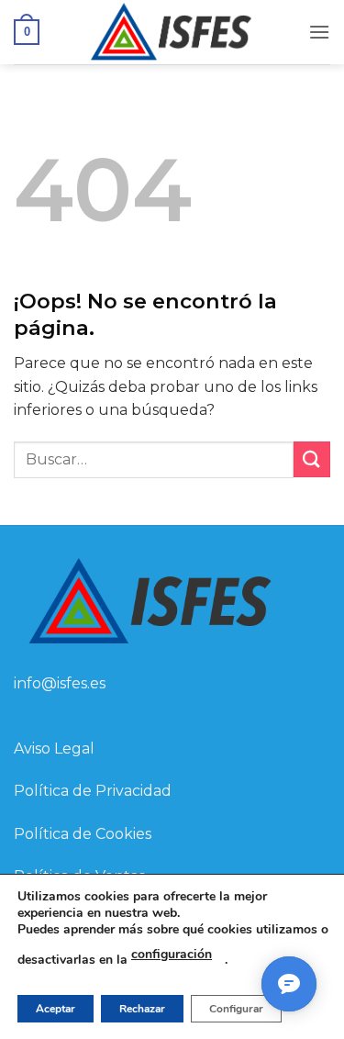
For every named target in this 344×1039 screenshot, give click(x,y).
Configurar (236, 1008)
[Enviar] (312, 459)
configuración (171, 954)
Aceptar (55, 1008)
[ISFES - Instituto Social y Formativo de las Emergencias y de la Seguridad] (172, 32)
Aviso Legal (54, 748)
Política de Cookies (82, 834)
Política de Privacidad (93, 790)
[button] (26, 32)
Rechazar (142, 1008)
